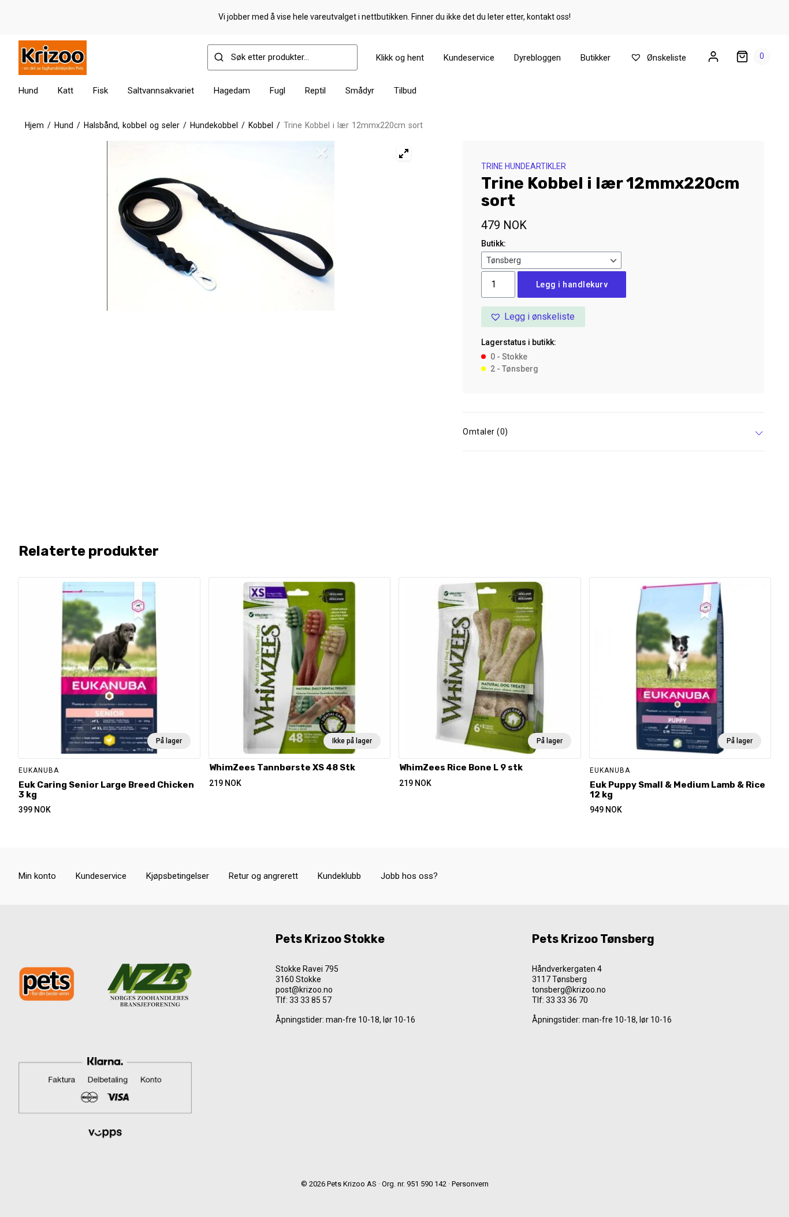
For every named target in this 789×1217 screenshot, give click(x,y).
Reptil (315, 90)
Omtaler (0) (485, 431)
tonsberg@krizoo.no (569, 989)
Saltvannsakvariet (161, 90)
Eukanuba (38, 770)
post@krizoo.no (304, 989)
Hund (28, 90)
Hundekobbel (214, 125)
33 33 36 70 (567, 1000)
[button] (533, 316)
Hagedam (232, 90)
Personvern (470, 1183)
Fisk (100, 90)
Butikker (595, 58)
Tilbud (405, 90)
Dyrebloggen (537, 58)
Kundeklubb (339, 876)
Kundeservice (469, 58)
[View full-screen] (404, 153)
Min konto (37, 876)
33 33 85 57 (310, 1000)
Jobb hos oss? (409, 876)
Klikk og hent (400, 58)
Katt (65, 90)
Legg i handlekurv (572, 284)
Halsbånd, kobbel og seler (132, 125)
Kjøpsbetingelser (177, 876)
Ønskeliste (665, 58)
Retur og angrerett (263, 876)
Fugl (277, 90)
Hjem (34, 125)
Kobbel (260, 125)
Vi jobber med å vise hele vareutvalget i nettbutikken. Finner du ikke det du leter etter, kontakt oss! (394, 16)
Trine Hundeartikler (523, 166)
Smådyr (359, 90)
